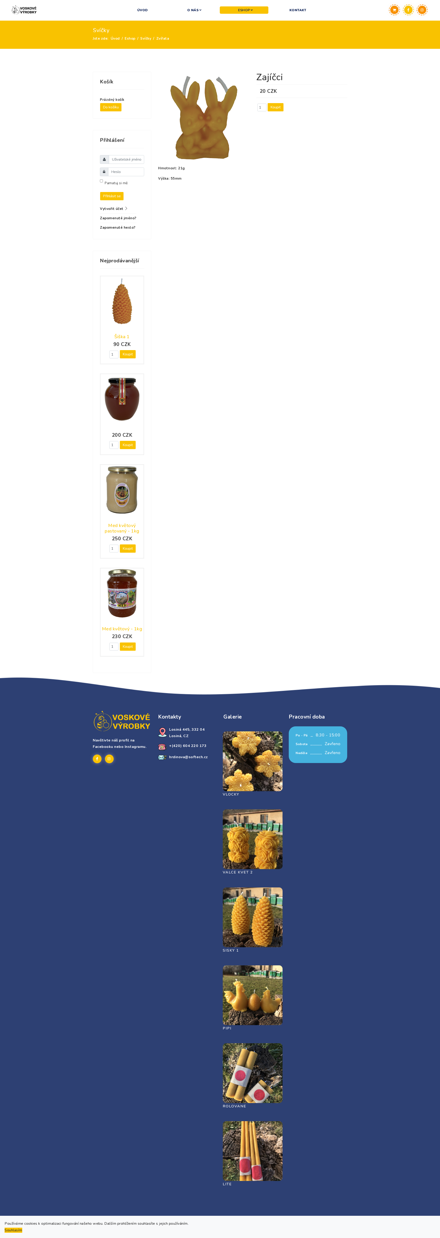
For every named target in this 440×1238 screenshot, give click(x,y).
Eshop (244, 10)
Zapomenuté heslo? (117, 227)
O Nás (193, 10)
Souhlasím (13, 1230)
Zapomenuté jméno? (118, 218)
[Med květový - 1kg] (122, 593)
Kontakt (297, 10)
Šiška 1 (122, 337)
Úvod (142, 10)
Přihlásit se (112, 196)
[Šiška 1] (122, 301)
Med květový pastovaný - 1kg (122, 528)
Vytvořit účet (112, 208)
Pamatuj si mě (116, 183)
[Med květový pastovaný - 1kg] (122, 490)
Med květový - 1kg (122, 629)
